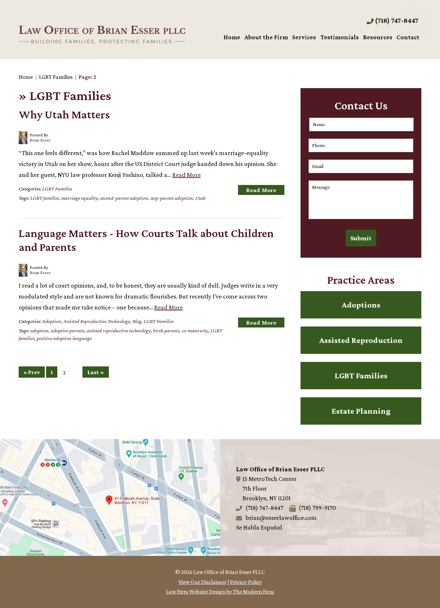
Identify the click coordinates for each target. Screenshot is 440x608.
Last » (95, 372)
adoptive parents (67, 330)
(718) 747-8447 (396, 20)
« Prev (32, 372)
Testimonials (339, 37)
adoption (39, 330)
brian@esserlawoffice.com (281, 517)
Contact (408, 37)
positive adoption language (64, 338)
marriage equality (79, 198)
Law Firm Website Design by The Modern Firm (220, 591)
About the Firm (266, 37)
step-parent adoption (171, 198)
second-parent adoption (124, 198)
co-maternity (195, 330)
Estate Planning (361, 411)
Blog (136, 321)
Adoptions (361, 304)
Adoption (51, 321)
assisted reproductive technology (119, 330)
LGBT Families (57, 189)
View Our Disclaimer (202, 582)
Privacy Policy (246, 582)
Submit (360, 238)
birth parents (166, 330)
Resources (377, 37)
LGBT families (44, 198)
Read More (186, 174)
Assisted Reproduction (361, 340)
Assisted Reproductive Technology (96, 321)
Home (232, 37)
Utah (200, 198)
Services (304, 37)
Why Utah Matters (64, 114)
